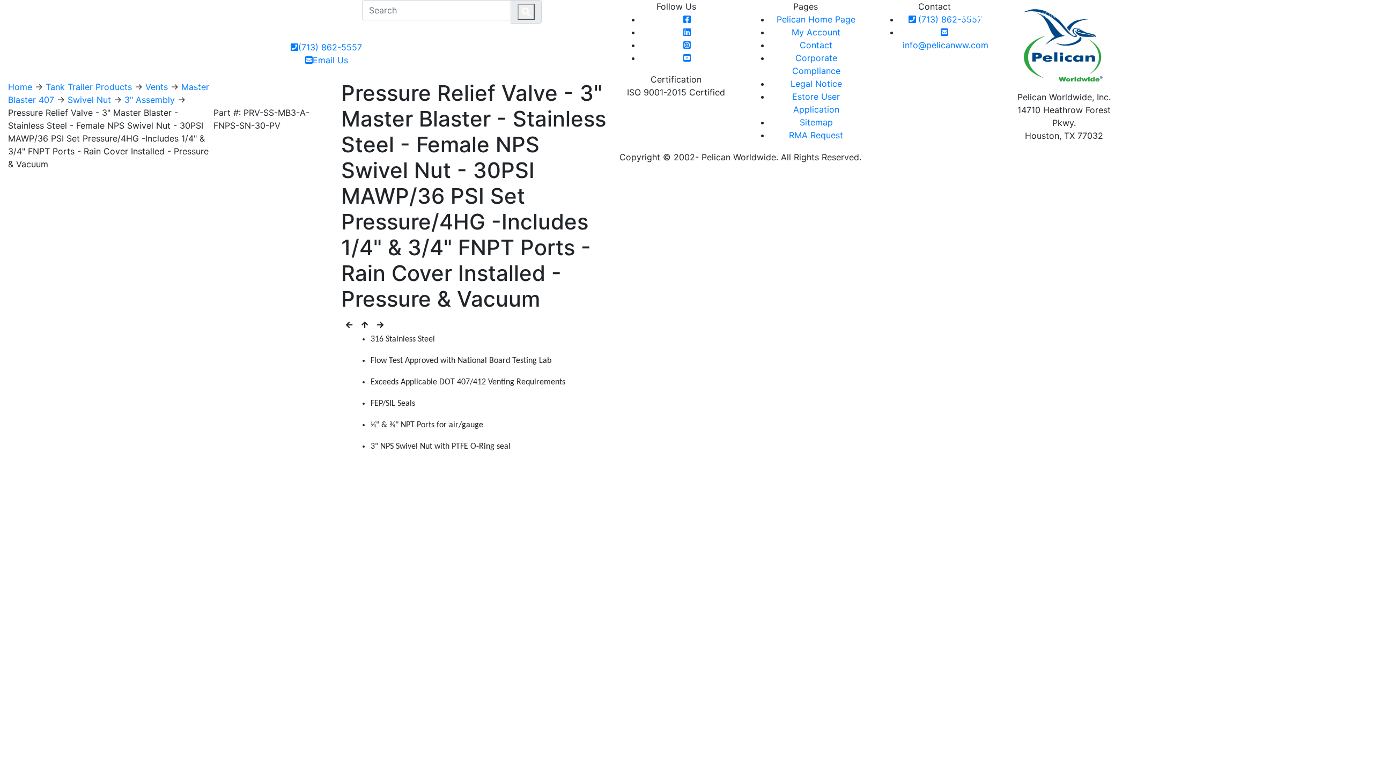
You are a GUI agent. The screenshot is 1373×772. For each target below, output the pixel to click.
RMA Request (816, 135)
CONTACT (1161, 15)
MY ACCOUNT (1251, 15)
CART (1341, 15)
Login (1303, 15)
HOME (1051, 15)
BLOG (1202, 15)
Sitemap (816, 122)
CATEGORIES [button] (1099, 15)
